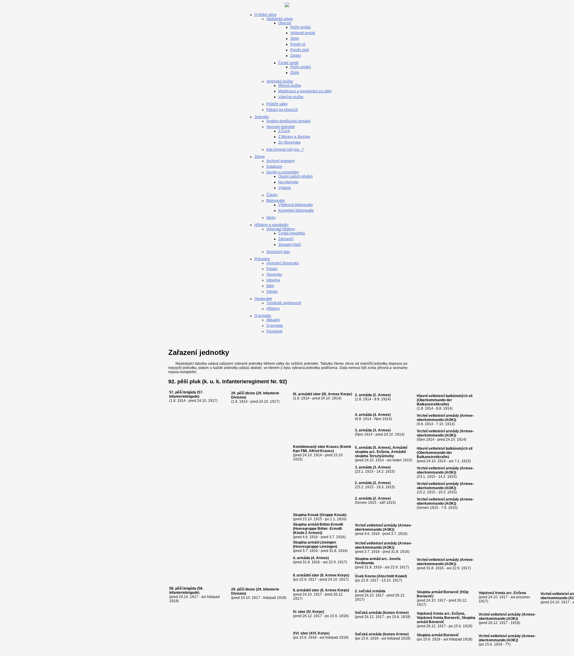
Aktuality (273, 320)
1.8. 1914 (178, 401)
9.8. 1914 (363, 419)
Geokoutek (263, 299)
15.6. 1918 (308, 637)
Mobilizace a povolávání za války (305, 91)
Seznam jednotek (280, 127)
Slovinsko (274, 274)
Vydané (284, 188)
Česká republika (291, 233)
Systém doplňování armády (288, 121)
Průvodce (262, 259)
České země (288, 63)
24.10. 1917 (206, 401)
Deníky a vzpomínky (282, 172)
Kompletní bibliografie (296, 210)
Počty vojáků (300, 27)
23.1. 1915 (364, 471)
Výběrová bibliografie (295, 205)
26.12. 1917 (312, 616)
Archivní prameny (280, 161)
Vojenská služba (279, 81)
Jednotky (261, 117)
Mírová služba (289, 85)
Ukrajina (273, 280)
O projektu (262, 316)
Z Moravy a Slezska (294, 137)
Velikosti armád (302, 33)
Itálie (270, 286)
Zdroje (259, 157)
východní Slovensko (282, 263)
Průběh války (277, 104)
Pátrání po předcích (282, 110)
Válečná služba (290, 97)
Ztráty (294, 38)
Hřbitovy (273, 308)
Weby (271, 218)
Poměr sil (298, 44)
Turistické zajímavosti (283, 303)
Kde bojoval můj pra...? (285, 149)
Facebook (274, 331)
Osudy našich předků (295, 176)
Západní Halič (289, 244)
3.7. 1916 (310, 551)
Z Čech (284, 131)
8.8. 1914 (382, 399)
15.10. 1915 (312, 519)
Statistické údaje (279, 19)
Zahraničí (286, 239)
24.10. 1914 (330, 398)
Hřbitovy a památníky (271, 225)
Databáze (274, 166)
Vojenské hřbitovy (280, 229)
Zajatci (295, 56)
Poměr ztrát (299, 50)
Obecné (284, 23)
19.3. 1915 (385, 487)
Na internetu (288, 182)
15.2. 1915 (364, 487)
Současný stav (278, 252)
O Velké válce (265, 15)
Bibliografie (275, 201)
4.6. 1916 (310, 537)
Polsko (271, 269)
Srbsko (272, 291)
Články (272, 195)
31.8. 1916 (337, 551)
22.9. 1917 (308, 579)
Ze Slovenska (289, 142)
